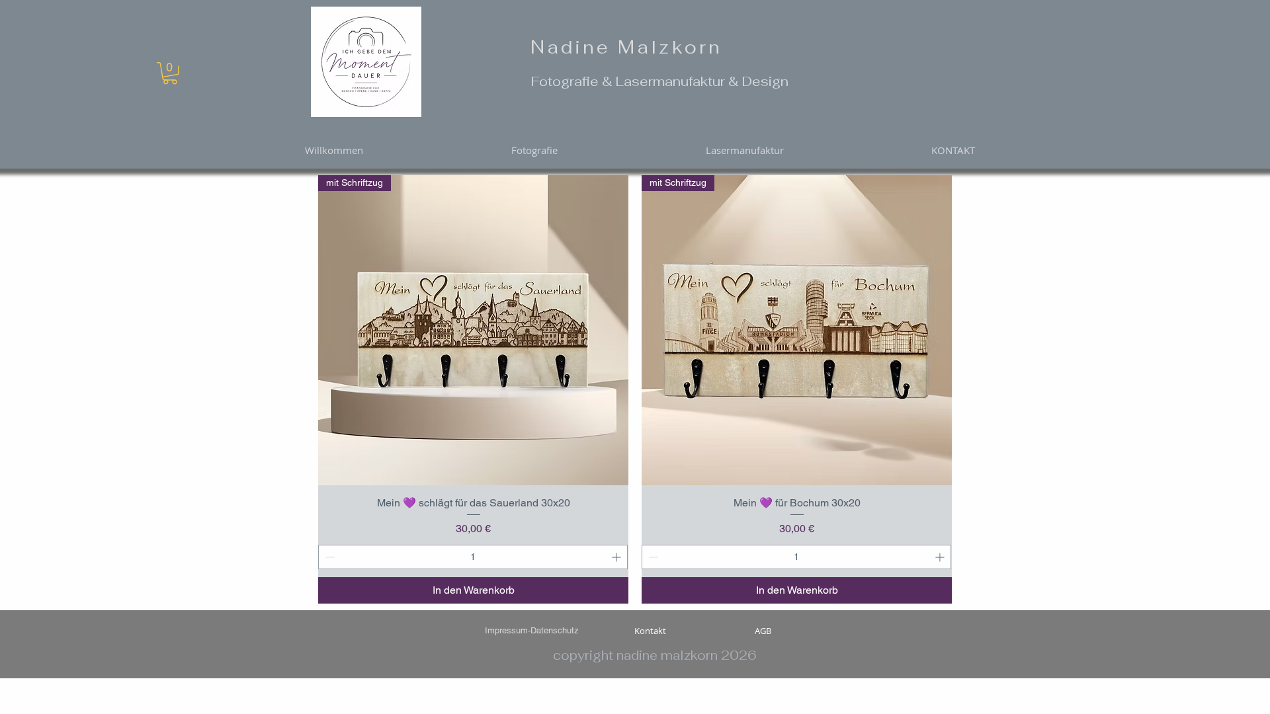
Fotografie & (573, 81)
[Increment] (617, 557)
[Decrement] (328, 557)
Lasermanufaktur (672, 81)
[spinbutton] (473, 557)
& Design (758, 81)
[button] (170, 73)
